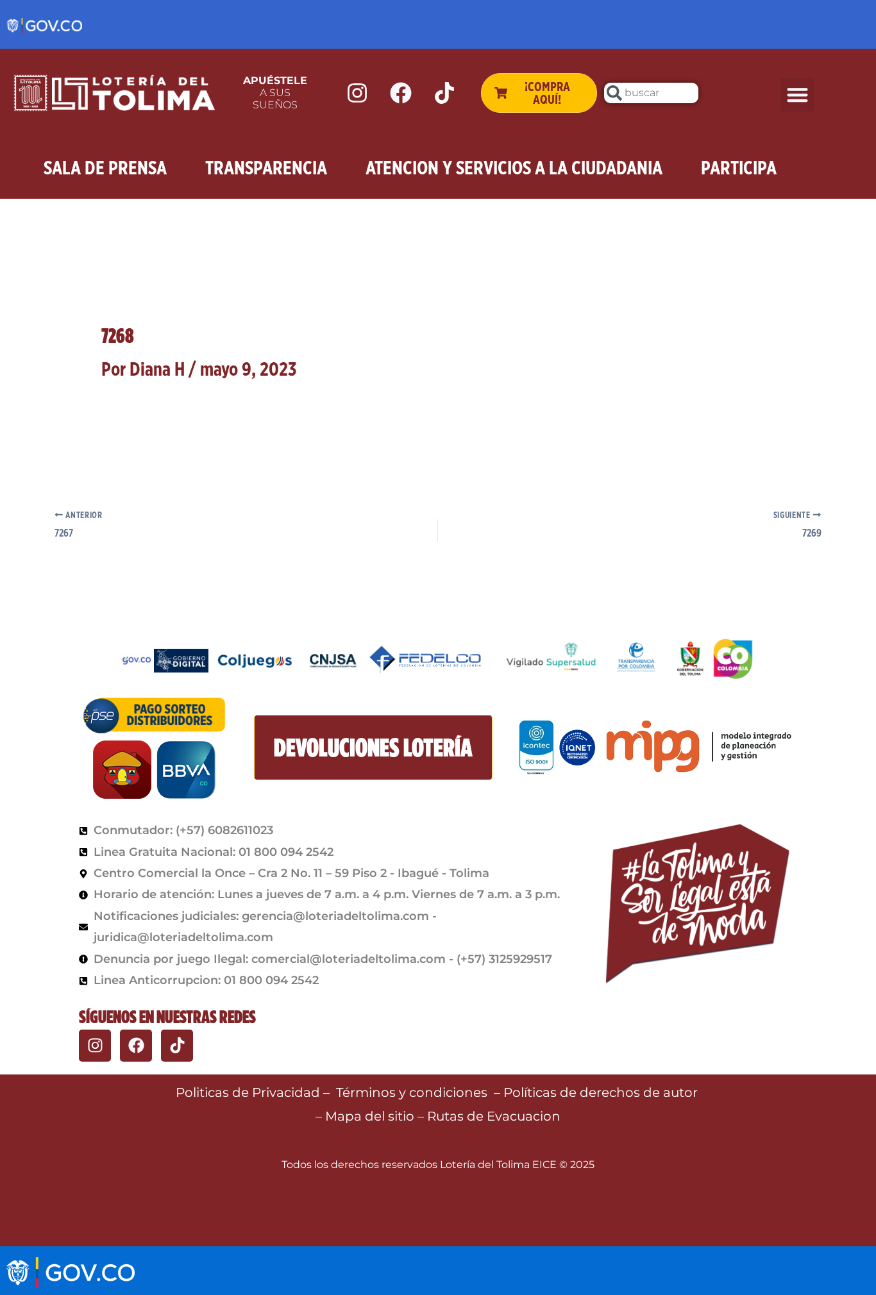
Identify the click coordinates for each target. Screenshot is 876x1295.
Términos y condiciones (411, 1092)
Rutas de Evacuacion (493, 1116)
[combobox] (651, 93)
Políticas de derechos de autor (602, 1092)
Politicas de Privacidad (248, 1092)
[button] (797, 95)
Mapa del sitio (371, 1116)
